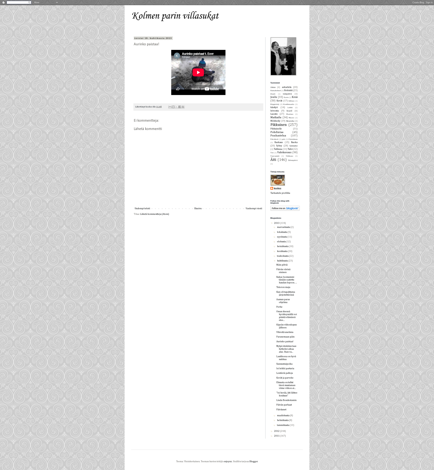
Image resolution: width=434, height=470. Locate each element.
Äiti (273, 160)
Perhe (279, 307)
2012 (277, 431)
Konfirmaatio (288, 104)
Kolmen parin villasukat (175, 16)
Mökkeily (275, 121)
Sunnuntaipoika (284, 364)
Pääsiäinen (293, 139)
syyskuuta (282, 237)
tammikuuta (283, 425)
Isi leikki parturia (285, 368)
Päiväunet (281, 409)
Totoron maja (283, 287)
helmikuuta (283, 420)
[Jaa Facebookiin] (179, 107)
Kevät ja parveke (284, 378)
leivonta (274, 111)
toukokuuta (283, 256)
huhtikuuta (282, 261)
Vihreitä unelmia (284, 332)
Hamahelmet (275, 90)
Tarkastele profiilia (280, 193)
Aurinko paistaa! (284, 341)
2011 (277, 436)
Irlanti (272, 94)
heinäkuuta (283, 246)
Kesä (295, 97)
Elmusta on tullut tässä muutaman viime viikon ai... (286, 385)
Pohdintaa (276, 132)
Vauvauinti (274, 156)
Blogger (253, 461)
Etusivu (198, 208)
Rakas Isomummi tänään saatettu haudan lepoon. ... (286, 280)
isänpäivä (287, 94)
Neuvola (290, 121)
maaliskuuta (283, 415)
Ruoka (294, 142)
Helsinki (288, 90)
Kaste (286, 97)
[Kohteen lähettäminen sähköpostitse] (170, 107)
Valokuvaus (284, 152)
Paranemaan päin (285, 337)
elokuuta (281, 241)
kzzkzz (277, 188)
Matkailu (275, 117)
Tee (272, 153)
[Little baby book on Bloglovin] (285, 210)
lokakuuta (282, 232)
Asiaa (272, 87)
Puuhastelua (278, 135)
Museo (291, 118)
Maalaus (289, 114)
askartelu (286, 87)
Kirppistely (274, 104)
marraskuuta (284, 227)
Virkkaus (289, 156)
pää (283, 139)
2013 (277, 223)
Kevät (279, 101)
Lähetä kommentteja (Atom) (154, 214)
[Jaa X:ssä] (176, 107)
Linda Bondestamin (286, 400)
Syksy (279, 146)
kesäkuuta (282, 251)
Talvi (290, 149)
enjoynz (228, 461)
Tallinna (278, 149)
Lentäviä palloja (284, 373)
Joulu (273, 97)
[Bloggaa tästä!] (173, 107)
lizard (289, 111)
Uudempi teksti (142, 208)
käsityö (274, 107)
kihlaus (291, 101)
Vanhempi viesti (254, 208)
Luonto (274, 114)
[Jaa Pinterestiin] (183, 107)
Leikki (290, 107)
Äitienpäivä (293, 160)
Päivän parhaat (284, 405)
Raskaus (278, 142)
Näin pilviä (282, 265)
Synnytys (293, 146)
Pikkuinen (278, 125)
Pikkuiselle (276, 129)
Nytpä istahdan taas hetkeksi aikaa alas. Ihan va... (286, 349)
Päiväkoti (274, 139)
